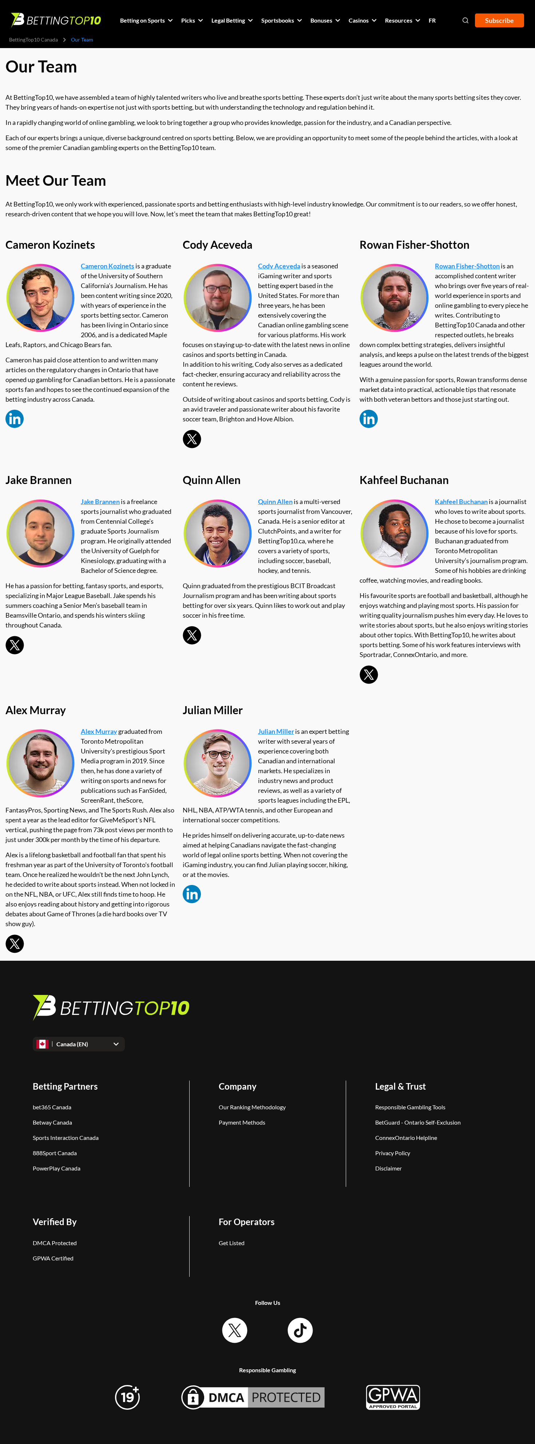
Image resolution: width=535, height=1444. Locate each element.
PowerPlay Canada (56, 1168)
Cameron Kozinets (107, 266)
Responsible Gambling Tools (410, 1106)
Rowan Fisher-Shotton (467, 266)
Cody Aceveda (279, 266)
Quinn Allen (275, 501)
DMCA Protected (55, 1242)
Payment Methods (242, 1122)
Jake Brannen (100, 501)
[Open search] (465, 20)
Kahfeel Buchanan (461, 501)
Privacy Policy (392, 1152)
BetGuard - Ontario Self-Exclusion (418, 1122)
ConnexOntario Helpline (406, 1137)
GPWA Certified (53, 1258)
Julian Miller (276, 731)
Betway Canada (52, 1122)
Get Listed (232, 1242)
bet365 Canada (52, 1106)
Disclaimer (388, 1168)
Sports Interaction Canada (66, 1137)
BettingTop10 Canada (33, 39)
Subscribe (499, 20)
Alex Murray (99, 731)
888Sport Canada (55, 1152)
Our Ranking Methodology (252, 1106)
